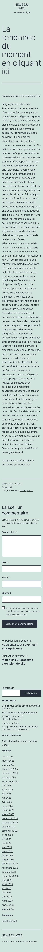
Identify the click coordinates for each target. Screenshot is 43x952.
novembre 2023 (10, 867)
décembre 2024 (10, 818)
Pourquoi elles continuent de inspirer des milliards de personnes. (20, 728)
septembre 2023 (10, 876)
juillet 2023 (7, 884)
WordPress (31, 941)
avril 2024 (7, 847)
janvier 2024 (8, 859)
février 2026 (8, 761)
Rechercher (8, 688)
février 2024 (8, 855)
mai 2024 (6, 843)
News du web (12, 935)
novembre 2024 (10, 822)
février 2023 (8, 905)
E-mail (6, 577)
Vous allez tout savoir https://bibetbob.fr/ (12, 717)
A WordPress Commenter (14, 741)
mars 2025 (7, 806)
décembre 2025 (10, 769)
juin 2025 (6, 793)
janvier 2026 (8, 765)
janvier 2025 (8, 814)
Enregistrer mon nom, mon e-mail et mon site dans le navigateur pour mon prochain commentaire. (23, 611)
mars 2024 (7, 851)
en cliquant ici (32, 96)
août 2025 (7, 785)
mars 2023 (7, 900)
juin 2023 (6, 888)
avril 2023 (7, 896)
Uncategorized (26, 490)
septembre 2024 (10, 830)
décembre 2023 (10, 863)
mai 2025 (6, 797)
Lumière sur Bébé (10, 723)
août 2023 (7, 880)
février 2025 (8, 810)
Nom (5, 562)
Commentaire (9, 532)
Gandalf (8, 487)
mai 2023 (6, 892)
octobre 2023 (9, 872)
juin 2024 (6, 839)
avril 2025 (7, 802)
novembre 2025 (10, 773)
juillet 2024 (7, 835)
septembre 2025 (10, 781)
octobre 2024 (9, 826)
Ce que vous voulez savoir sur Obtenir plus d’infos (21, 707)
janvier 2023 (8, 909)
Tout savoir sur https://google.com (19, 712)
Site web (6, 593)
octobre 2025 (9, 777)
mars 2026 (7, 756)
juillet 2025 (7, 789)
